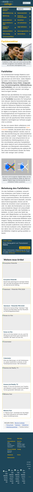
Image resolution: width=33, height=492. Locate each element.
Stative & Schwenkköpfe (22, 16)
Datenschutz (10, 457)
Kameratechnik (22, 13)
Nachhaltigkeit (10, 445)
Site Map (19, 438)
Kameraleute (21, 34)
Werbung (9, 451)
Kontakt (9, 444)
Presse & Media (11, 449)
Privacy (9, 438)
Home (19, 454)
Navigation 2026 (21, 446)
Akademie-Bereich (21, 251)
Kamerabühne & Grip (8, 23)
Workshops (12, 253)
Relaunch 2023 (20, 445)
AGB (8, 443)
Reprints (9, 452)
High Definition (22, 27)
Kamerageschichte (23, 31)
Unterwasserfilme (8, 36)
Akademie (10, 454)
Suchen (19, 443)
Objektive (20, 9)
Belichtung (6, 16)
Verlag (19, 449)
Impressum (10, 446)
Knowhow (21, 20)
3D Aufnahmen (22, 23)
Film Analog (6, 34)
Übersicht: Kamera (6, 9)
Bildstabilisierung (8, 13)
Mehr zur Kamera (24, 247)
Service (19, 441)
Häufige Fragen (21, 444)
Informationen (11, 441)
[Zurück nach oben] (31, 490)
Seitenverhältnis (8, 31)
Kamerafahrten (7, 20)
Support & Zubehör (6, 27)
